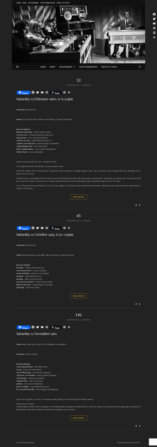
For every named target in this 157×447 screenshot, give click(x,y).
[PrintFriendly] (154, 32)
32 (78, 79)
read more (78, 197)
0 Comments (86, 85)
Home (18, 3)
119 (78, 314)
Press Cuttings (63, 3)
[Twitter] (154, 19)
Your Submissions (47, 3)
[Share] (154, 37)
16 (78, 215)
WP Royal (31, 442)
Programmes (33, 3)
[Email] (154, 23)
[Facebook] (154, 14)
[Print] (154, 28)
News (24, 3)
